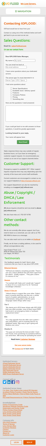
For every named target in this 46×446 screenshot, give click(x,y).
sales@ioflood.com (19, 46)
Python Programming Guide (12, 404)
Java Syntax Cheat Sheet (12, 415)
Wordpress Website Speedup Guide (15, 406)
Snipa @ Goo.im (10, 290)
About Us (6, 433)
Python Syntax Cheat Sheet (12, 410)
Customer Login (8, 435)
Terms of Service (9, 424)
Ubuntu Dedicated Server (12, 367)
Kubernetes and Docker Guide (13, 408)
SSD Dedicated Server (11, 370)
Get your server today (23, 345)
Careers (5, 429)
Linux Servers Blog (9, 426)
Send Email (23, 142)
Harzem (7, 280)
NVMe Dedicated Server (11, 372)
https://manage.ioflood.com (30, 181)
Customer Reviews (27, 339)
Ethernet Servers (10, 268)
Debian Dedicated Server (12, 369)
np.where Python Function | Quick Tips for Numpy (20, 392)
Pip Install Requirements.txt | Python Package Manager (22, 397)
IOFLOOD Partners (9, 422)
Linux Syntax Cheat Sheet (12, 412)
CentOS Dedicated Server (12, 365)
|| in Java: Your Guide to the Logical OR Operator (20, 390)
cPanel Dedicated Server (11, 363)
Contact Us (19, 349)
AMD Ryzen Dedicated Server (13, 374)
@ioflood (36, 239)
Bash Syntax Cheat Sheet (12, 413)
